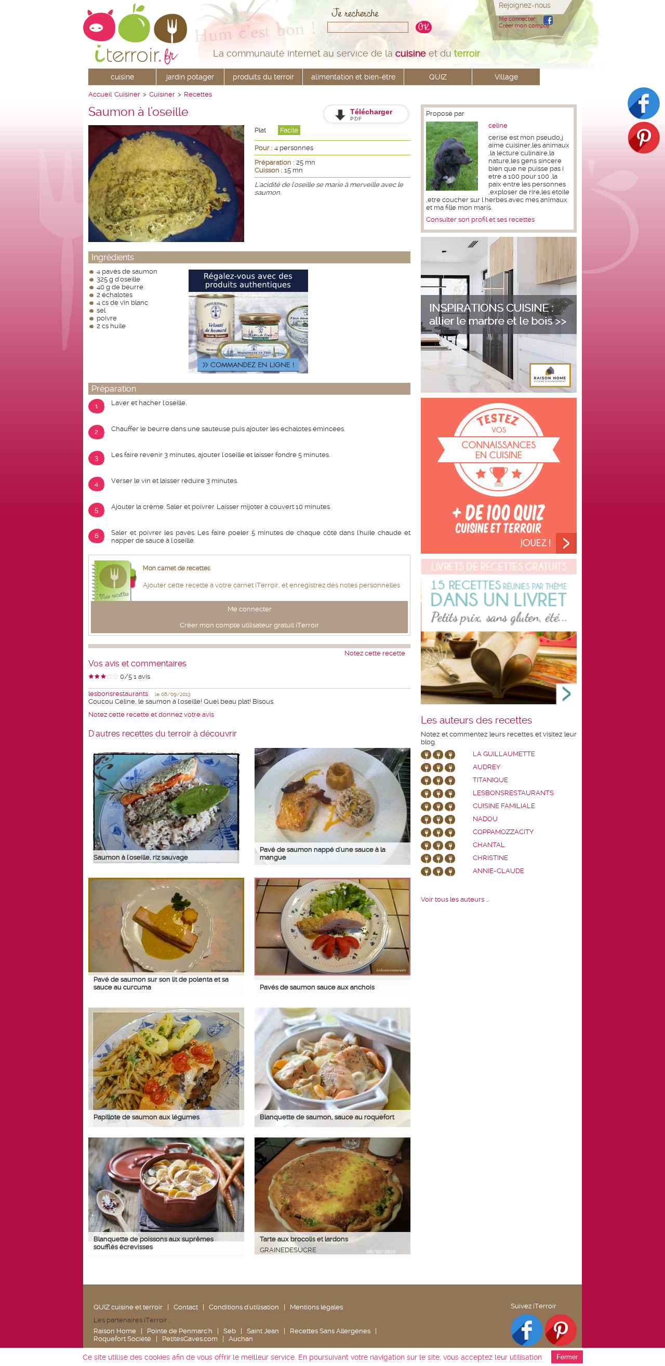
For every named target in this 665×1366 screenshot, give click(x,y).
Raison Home (115, 1331)
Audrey (486, 767)
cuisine (122, 77)
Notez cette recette (374, 653)
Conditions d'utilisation (244, 1307)
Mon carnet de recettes (176, 568)
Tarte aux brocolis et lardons (304, 1239)
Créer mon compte (524, 25)
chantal (489, 845)
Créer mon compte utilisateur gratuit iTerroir (249, 625)
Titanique (490, 780)
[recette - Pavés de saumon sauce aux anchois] (332, 973)
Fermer (567, 1357)
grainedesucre (288, 1250)
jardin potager (190, 77)
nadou (485, 819)
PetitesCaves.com (190, 1339)
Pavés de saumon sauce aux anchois (317, 987)
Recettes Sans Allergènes (330, 1331)
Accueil (100, 94)
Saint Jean (263, 1331)
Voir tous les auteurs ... (455, 899)
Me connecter (517, 19)
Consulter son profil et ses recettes (480, 219)
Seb (229, 1331)
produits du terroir (263, 77)
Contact (186, 1307)
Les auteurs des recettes (476, 720)
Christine (490, 858)
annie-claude (498, 871)
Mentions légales (316, 1307)
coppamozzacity (503, 832)
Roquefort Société (122, 1339)
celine (498, 125)
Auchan (241, 1339)
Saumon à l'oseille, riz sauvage (141, 857)
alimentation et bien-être (353, 77)
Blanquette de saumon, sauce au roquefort (327, 1117)
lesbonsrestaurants (118, 694)
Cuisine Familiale (504, 806)
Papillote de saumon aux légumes (147, 1117)
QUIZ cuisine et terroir (128, 1307)
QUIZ (438, 77)
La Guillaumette (504, 754)
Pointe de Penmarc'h (179, 1331)
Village (506, 77)
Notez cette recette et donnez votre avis (151, 714)
